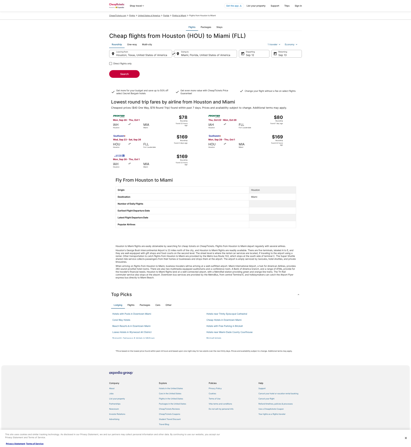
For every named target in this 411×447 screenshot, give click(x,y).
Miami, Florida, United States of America (205, 55)
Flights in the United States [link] (171, 398)
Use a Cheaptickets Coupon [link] (271, 409)
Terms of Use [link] (214, 398)
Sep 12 (250, 55)
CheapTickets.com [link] (117, 15)
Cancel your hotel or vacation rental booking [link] (278, 393)
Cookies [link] (212, 393)
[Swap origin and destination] (173, 54)
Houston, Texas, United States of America (141, 55)
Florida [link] (166, 15)
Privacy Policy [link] (215, 388)
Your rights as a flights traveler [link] (271, 414)
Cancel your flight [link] (266, 398)
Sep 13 (282, 55)
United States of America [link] (149, 15)
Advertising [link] (114, 419)
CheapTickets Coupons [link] (169, 414)
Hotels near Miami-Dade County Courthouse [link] (229, 332)
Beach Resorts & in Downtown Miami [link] (131, 326)
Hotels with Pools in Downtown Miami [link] (131, 313)
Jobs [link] (111, 393)
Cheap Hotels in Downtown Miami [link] (223, 319)
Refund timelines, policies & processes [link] (275, 404)
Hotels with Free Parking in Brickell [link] (224, 326)
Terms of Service (35, 443)
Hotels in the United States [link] (171, 388)
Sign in (298, 5)
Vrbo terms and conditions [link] (220, 404)
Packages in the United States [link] (172, 404)
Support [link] (262, 388)
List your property (256, 5)
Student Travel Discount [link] (170, 419)
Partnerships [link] (114, 404)
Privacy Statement (15, 443)
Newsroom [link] (114, 409)
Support (275, 5)
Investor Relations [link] (117, 414)
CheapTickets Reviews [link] (169, 409)
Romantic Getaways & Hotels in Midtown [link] (133, 338)
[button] (205, 294)
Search (124, 74)
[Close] (405, 438)
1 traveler (272, 44)
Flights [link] (132, 15)
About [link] (111, 388)
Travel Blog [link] (164, 424)
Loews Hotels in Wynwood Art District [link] (132, 332)
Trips (287, 5)
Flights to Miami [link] (179, 15)
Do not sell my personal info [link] (221, 409)
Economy (289, 44)
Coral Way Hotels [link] (121, 319)
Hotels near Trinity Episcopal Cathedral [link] (226, 313)
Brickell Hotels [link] (213, 338)
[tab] (192, 27)
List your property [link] (117, 398)
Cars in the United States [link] (170, 393)
